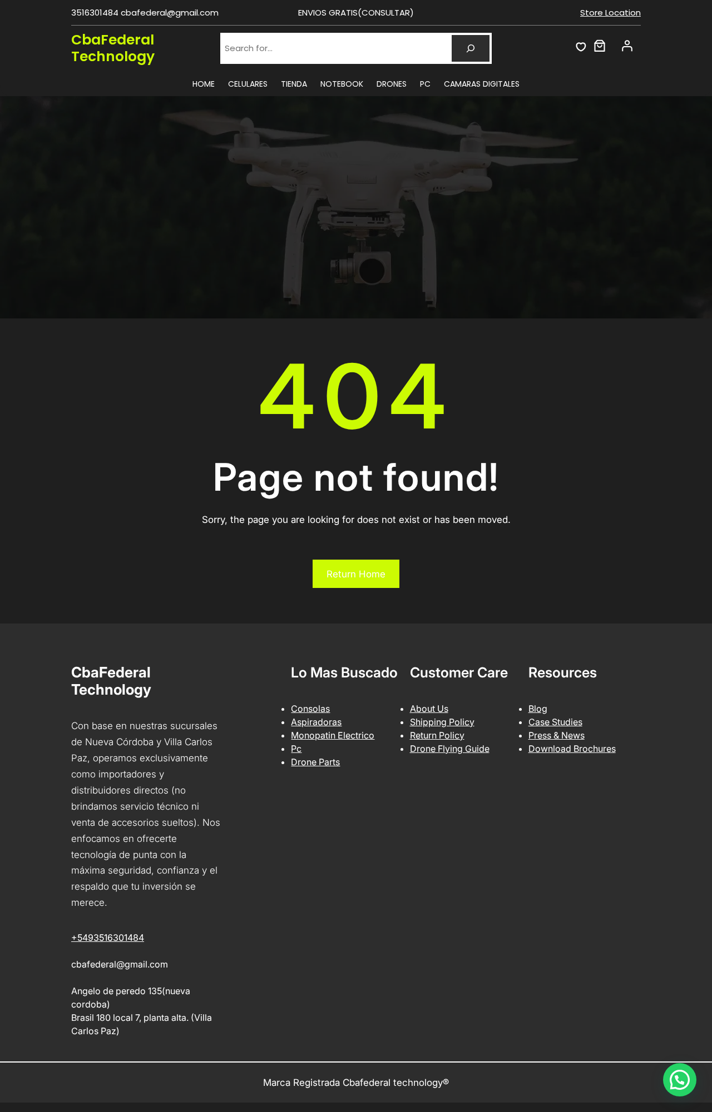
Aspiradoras (316, 721)
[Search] (471, 48)
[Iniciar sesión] (627, 45)
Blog (537, 708)
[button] (679, 1079)
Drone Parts (315, 761)
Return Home (356, 574)
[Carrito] (599, 45)
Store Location (610, 12)
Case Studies (555, 721)
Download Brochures (572, 748)
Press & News (556, 735)
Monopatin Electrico (332, 735)
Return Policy (437, 735)
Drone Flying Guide (450, 748)
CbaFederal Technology (113, 48)
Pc (296, 748)
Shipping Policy (442, 721)
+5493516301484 (107, 937)
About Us (429, 708)
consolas (310, 708)
